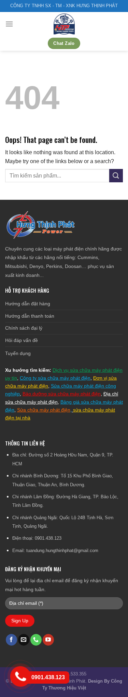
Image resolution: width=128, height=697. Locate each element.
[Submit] (116, 175)
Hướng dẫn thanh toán (29, 316)
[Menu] (9, 23)
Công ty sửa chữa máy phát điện (55, 378)
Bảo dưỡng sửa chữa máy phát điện (62, 393)
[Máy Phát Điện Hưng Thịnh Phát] (64, 24)
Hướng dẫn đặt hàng (27, 303)
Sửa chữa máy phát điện (43, 410)
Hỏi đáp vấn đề (21, 340)
